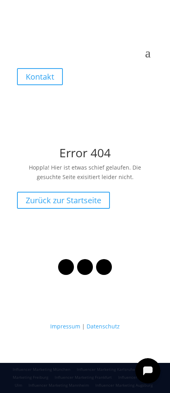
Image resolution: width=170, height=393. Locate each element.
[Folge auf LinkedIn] (104, 267)
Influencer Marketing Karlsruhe (106, 369)
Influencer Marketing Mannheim (58, 385)
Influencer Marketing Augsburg (124, 385)
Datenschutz (103, 326)
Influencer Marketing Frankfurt (83, 377)
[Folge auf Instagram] (85, 267)
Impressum (65, 326)
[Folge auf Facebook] (66, 267)
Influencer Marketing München (41, 369)
